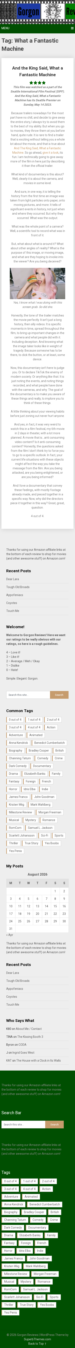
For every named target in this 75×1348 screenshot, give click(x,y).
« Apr (9, 935)
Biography (15, 750)
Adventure (16, 735)
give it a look (50, 152)
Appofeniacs (14, 595)
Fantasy (14, 781)
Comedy (42, 758)
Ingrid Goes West (23, 1052)
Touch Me (12, 611)
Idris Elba (29, 789)
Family (56, 773)
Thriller (13, 843)
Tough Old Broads (18, 587)
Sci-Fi (44, 835)
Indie (45, 789)
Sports (59, 835)
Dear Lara (12, 579)
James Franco (18, 797)
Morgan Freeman (50, 812)
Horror (13, 789)
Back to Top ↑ (37, 1343)
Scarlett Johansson (22, 835)
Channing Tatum (20, 758)
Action (51, 727)
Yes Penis (15, 851)
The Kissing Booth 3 (30, 1036)
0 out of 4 (15, 719)
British (59, 750)
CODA (22, 1044)
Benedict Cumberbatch (49, 742)
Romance (48, 820)
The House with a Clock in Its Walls (38, 1060)
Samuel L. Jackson (40, 827)
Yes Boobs (52, 843)
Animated (35, 735)
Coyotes (11, 603)
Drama (13, 773)
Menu (5, 28)
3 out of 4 (15, 727)
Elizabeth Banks (34, 773)
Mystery (30, 820)
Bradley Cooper (39, 750)
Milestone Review (20, 812)
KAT (9, 1060)
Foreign (31, 781)
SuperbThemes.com (37, 1339)
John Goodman (44, 797)
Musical (14, 820)
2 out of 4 (53, 719)
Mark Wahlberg (40, 804)
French (46, 781)
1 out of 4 (34, 719)
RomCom (15, 827)
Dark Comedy (18, 766)
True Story (31, 843)
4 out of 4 (34, 727)
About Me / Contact (29, 1028)
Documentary (42, 766)
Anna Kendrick (18, 742)
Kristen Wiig (16, 804)
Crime (59, 758)
